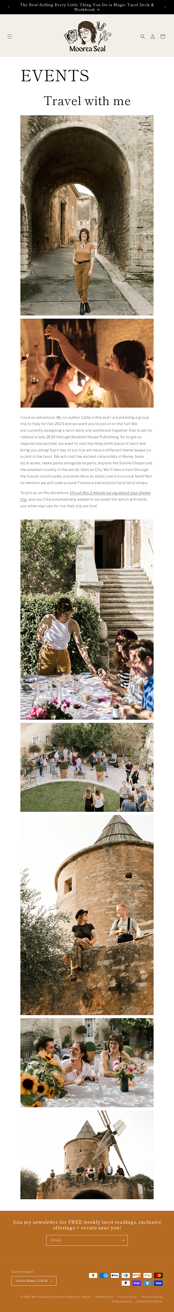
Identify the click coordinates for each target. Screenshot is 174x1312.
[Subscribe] (123, 1240)
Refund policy (105, 1296)
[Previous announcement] (9, 7)
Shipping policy (121, 1301)
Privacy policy (127, 1296)
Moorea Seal (40, 1296)
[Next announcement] (165, 7)
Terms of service (152, 1296)
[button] (9, 37)
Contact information (149, 1301)
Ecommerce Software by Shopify (70, 1296)
